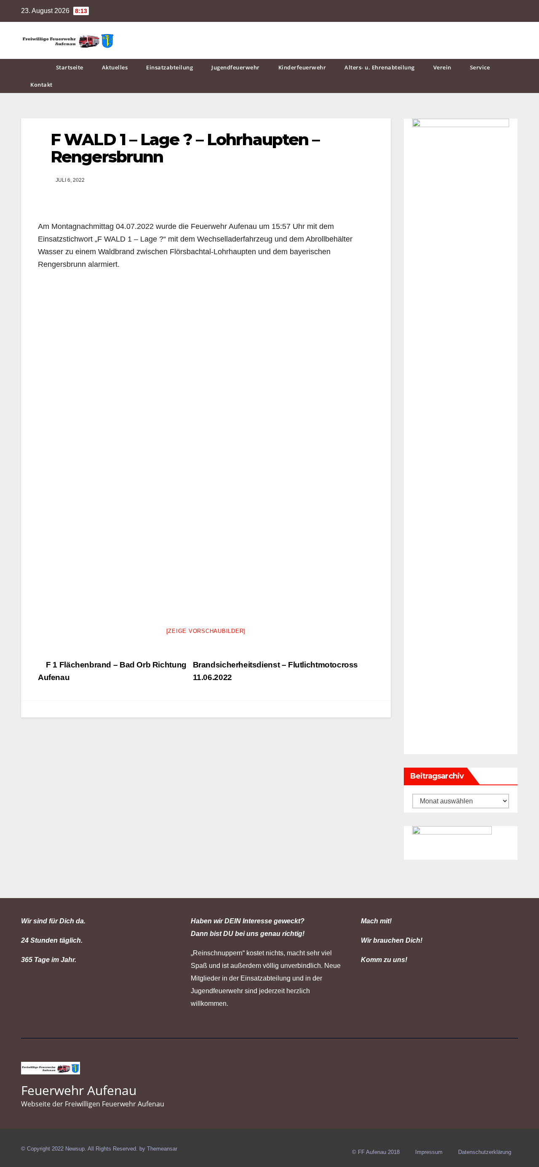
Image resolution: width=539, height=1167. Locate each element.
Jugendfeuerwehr (235, 67)
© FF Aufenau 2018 (376, 1152)
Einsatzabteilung (169, 67)
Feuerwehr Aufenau (78, 1090)
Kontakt (41, 84)
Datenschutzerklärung (484, 1152)
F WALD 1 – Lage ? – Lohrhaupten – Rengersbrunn (185, 148)
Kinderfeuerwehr (302, 67)
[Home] (34, 67)
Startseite (69, 67)
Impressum (429, 1152)
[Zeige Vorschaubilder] (206, 631)
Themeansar (162, 1149)
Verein (442, 67)
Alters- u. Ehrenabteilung (379, 67)
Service (480, 67)
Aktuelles (115, 67)
